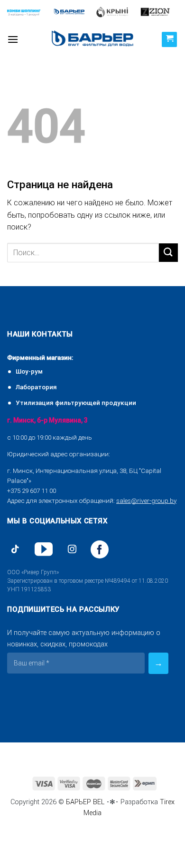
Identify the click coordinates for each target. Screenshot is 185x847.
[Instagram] (72, 549)
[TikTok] (15, 549)
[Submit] (168, 252)
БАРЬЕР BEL (85, 802)
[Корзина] (169, 39)
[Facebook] (100, 549)
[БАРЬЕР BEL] (92, 39)
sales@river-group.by (146, 500)
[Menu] (12, 39)
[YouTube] (44, 549)
